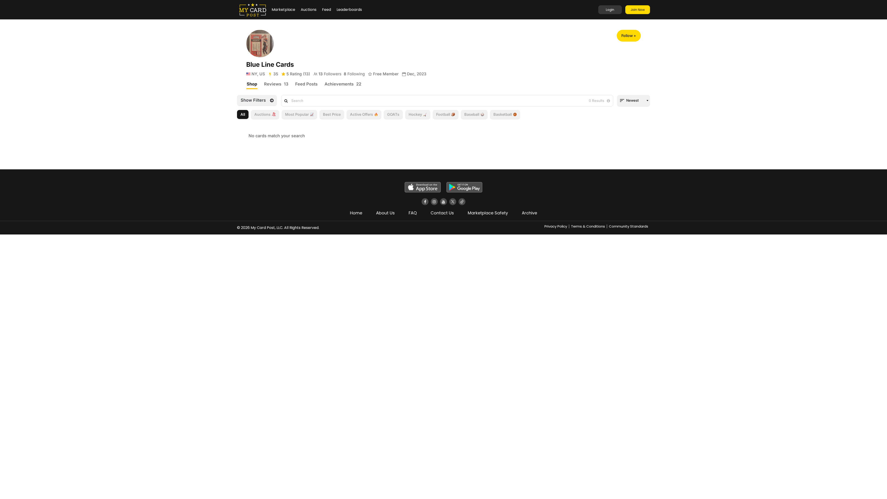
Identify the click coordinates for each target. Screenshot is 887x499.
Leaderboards (349, 9)
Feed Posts (306, 84)
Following (354, 74)
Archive (529, 213)
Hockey (415, 114)
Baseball (471, 114)
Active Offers (361, 114)
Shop (252, 84)
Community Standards (628, 226)
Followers (330, 74)
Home (356, 213)
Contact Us (442, 213)
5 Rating (298, 74)
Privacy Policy (555, 226)
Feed (326, 9)
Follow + (628, 35)
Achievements (343, 84)
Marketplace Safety (488, 213)
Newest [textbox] (632, 100)
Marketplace (283, 9)
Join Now (638, 9)
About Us (385, 213)
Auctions (308, 9)
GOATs (393, 114)
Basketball (502, 114)
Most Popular (297, 114)
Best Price (332, 114)
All (242, 114)
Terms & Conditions (588, 226)
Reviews (276, 84)
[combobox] (633, 100)
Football (443, 114)
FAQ (413, 213)
